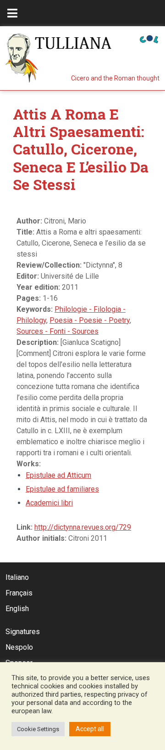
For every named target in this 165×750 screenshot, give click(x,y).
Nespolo (19, 647)
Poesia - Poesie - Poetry (90, 320)
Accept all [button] (90, 729)
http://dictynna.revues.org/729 (82, 527)
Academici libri (49, 502)
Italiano (17, 577)
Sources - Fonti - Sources (57, 331)
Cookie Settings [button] (38, 729)
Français (19, 593)
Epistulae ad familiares (62, 489)
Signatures (23, 631)
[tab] (12, 13)
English (17, 608)
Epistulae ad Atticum (58, 475)
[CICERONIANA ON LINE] (149, 38)
